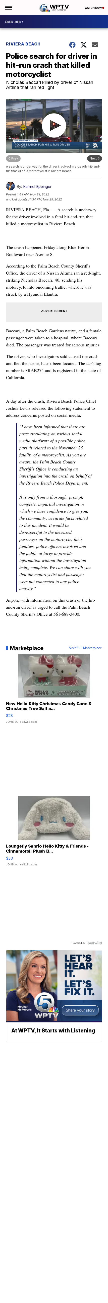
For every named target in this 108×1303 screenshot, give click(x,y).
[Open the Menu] (8, 7)
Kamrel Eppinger (37, 186)
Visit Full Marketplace (85, 648)
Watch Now (93, 7)
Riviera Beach (23, 43)
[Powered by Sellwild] (94, 943)
